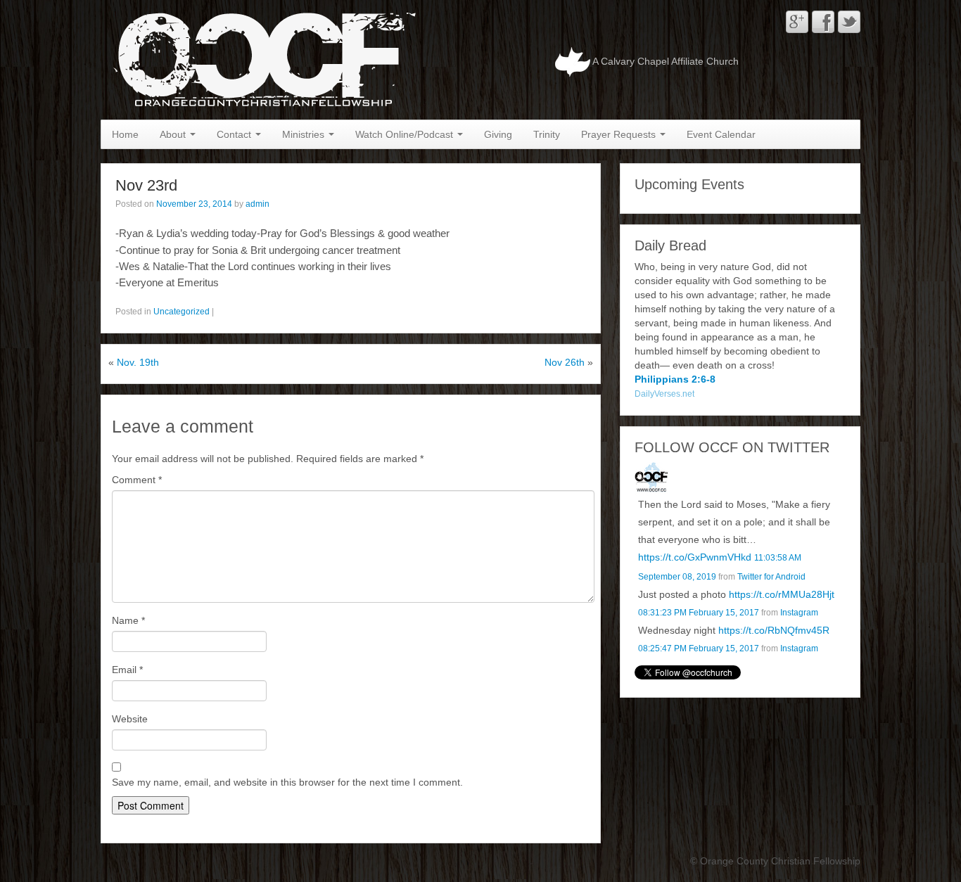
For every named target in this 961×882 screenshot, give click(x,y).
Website (130, 718)
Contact (235, 134)
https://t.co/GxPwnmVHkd (694, 557)
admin (257, 204)
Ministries (304, 134)
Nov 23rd (146, 185)
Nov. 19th (138, 362)
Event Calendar (721, 134)
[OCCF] (651, 477)
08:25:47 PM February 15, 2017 (698, 648)
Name (128, 620)
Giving (498, 134)
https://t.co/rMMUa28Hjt (781, 594)
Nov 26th (565, 362)
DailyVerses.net (664, 394)
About (174, 134)
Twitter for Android (771, 577)
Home (125, 134)
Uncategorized (181, 312)
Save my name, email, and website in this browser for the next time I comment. (287, 782)
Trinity (546, 134)
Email (127, 669)
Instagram (799, 613)
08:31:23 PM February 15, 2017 (698, 613)
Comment (137, 479)
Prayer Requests (619, 134)
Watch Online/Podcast (405, 134)
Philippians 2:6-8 (675, 379)
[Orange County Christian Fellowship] (261, 59)
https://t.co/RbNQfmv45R (773, 630)
